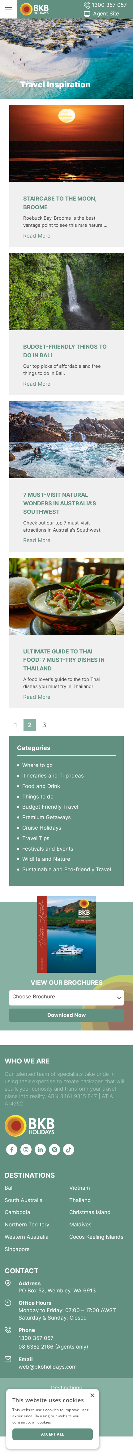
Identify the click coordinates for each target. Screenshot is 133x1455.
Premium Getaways (46, 817)
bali (9, 1188)
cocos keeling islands (96, 1237)
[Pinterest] (54, 1149)
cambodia (17, 1212)
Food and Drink (41, 786)
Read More (36, 236)
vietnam (79, 1188)
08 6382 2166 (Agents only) (53, 1347)
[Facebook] (11, 1149)
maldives (80, 1224)
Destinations (66, 1388)
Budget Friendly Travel (50, 807)
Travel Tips (35, 838)
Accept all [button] (52, 1434)
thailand (80, 1200)
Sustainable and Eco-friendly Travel (66, 869)
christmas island (90, 1212)
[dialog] (52, 1419)
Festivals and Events (47, 849)
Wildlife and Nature (46, 859)
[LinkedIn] (40, 1149)
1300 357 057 (108, 5)
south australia (24, 1200)
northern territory (27, 1224)
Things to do (38, 797)
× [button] (92, 1395)
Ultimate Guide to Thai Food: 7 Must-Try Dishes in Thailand (64, 660)
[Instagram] (26, 1149)
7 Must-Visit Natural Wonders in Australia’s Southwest (59, 503)
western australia (27, 1237)
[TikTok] (68, 1149)
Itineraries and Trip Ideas (53, 776)
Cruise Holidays (41, 828)
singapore (17, 1249)
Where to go (37, 765)
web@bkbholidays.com (48, 1367)
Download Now (66, 1015)
